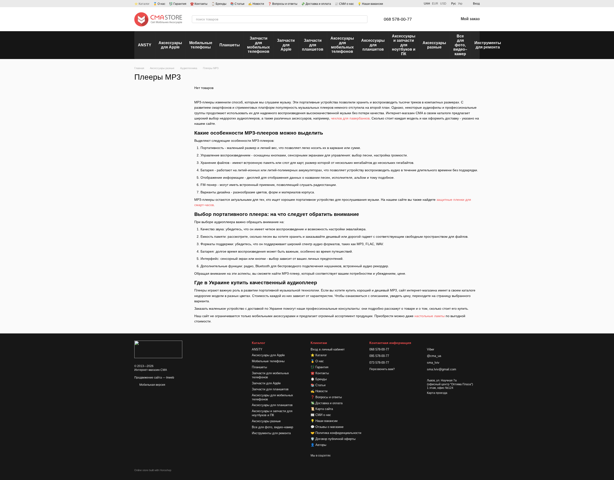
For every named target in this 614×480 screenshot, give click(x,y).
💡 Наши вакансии (370, 4)
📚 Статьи (237, 4)
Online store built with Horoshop (152, 470)
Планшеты (229, 45)
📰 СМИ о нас (344, 4)
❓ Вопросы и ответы (282, 4)
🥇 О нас (159, 4)
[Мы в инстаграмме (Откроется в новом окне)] (410, 4)
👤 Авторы (318, 445)
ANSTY (144, 45)
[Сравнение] (430, 19)
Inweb (170, 377)
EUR (435, 3)
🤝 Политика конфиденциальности (336, 433)
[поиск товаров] (363, 19)
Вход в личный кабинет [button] (328, 349)
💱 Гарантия (177, 4)
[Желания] (442, 19)
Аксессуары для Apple (170, 45)
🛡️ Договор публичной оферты (333, 439)
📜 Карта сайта (322, 409)
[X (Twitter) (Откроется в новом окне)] (416, 4)
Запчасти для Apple (286, 44)
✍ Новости (256, 4)
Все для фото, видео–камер (460, 45)
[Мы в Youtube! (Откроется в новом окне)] (405, 4)
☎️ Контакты (198, 4)
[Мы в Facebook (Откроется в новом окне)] (399, 4)
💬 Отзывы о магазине (327, 427)
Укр (460, 3)
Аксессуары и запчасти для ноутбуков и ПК (403, 45)
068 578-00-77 (398, 19)
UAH (427, 3)
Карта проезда (437, 393)
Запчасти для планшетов (312, 44)
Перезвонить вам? (382, 369)
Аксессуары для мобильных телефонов (342, 44)
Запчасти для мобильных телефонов (258, 44)
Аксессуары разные (434, 45)
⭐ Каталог (141, 4)
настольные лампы (429, 316)
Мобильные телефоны (200, 45)
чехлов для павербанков (350, 118)
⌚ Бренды (218, 4)
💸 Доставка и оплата (316, 4)
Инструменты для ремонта (487, 45)
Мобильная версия (152, 384)
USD (443, 3)
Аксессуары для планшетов (373, 44)
